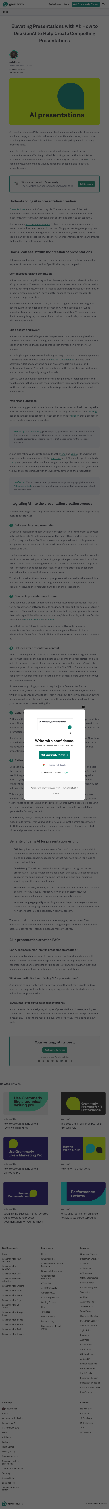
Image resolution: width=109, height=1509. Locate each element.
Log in (65, 772)
